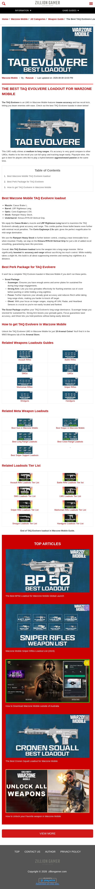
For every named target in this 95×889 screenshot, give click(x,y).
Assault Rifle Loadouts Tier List (24, 482)
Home (5, 19)
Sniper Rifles (70, 387)
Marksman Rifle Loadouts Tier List (70, 510)
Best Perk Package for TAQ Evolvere (25, 181)
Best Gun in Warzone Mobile (25, 428)
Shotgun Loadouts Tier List (24, 523)
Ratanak (30, 78)
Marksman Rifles (25, 387)
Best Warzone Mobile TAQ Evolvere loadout (28, 176)
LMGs (70, 373)
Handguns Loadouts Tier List (70, 523)
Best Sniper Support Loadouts (24, 455)
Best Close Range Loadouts (70, 441)
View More (48, 833)
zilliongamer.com (57, 871)
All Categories (37, 19)
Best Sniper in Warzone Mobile (70, 428)
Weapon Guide (56, 19)
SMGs (25, 373)
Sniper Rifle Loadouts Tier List (25, 510)
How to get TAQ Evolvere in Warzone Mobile (29, 187)
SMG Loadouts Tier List (25, 496)
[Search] (3, 3)
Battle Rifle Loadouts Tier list (70, 482)
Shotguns (24, 401)
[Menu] (91, 3)
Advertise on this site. (47, 883)
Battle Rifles (70, 360)
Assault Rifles (24, 360)
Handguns (70, 401)
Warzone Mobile (19, 19)
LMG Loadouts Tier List (70, 496)
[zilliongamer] (47, 3)
